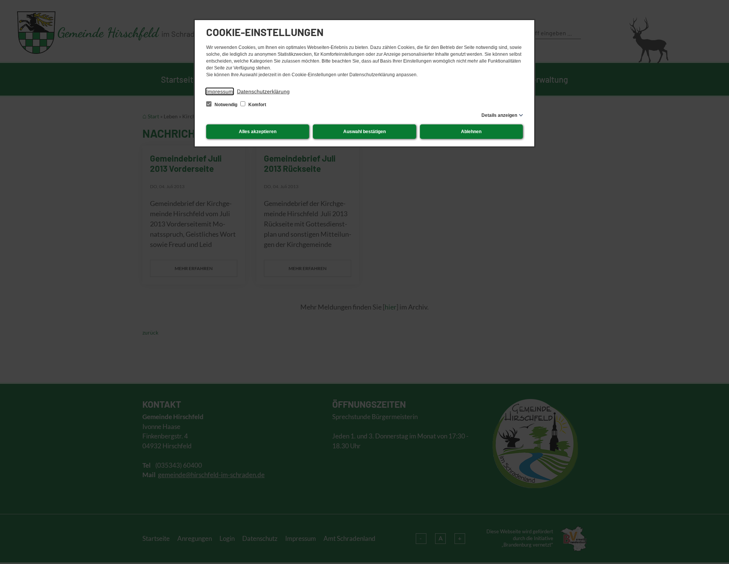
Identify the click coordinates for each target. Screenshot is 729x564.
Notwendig (225, 104)
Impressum (219, 91)
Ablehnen (471, 131)
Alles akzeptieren (257, 131)
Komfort (256, 104)
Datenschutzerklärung (263, 91)
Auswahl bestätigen (364, 131)
